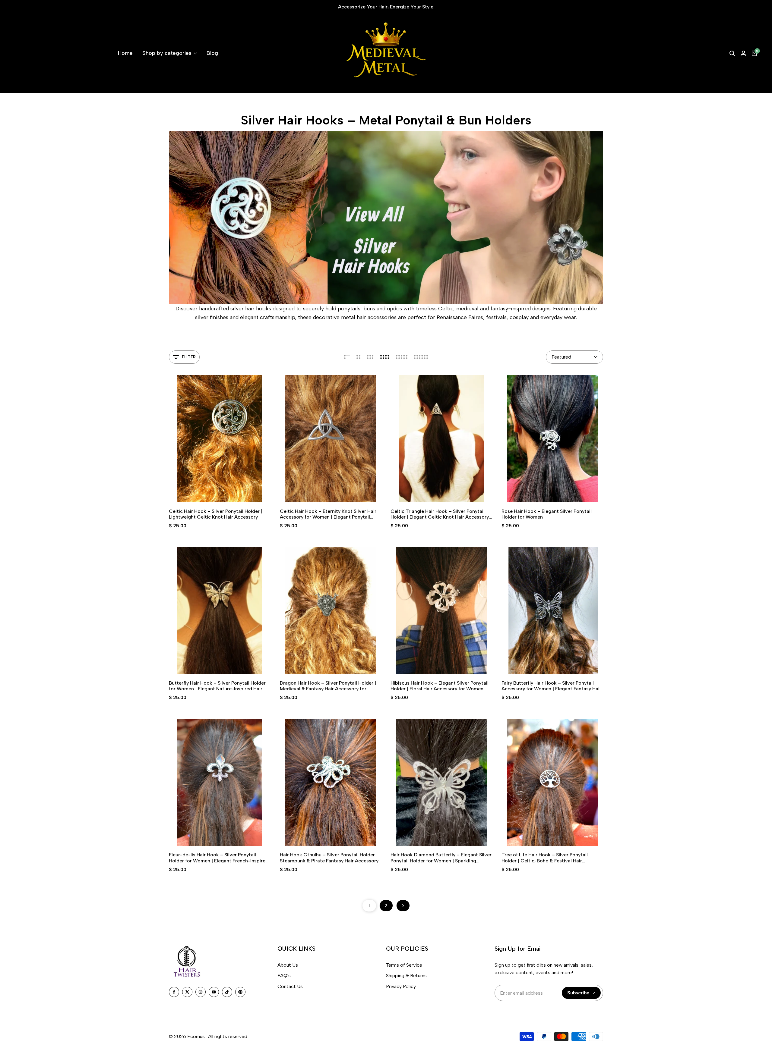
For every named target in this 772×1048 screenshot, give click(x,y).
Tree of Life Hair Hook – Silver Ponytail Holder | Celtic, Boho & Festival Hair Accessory (544, 857)
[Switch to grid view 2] (358, 357)
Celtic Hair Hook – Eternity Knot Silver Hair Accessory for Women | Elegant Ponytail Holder (328, 514)
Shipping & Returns (406, 975)
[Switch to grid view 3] (370, 357)
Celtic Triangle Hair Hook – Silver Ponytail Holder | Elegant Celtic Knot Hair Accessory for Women (440, 514)
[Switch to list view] (347, 357)
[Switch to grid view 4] (385, 357)
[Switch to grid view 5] (401, 357)
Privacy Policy (401, 986)
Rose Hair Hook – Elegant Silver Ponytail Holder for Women (546, 514)
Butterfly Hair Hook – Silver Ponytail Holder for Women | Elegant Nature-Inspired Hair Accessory (217, 686)
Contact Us (290, 986)
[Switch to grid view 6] (421, 357)
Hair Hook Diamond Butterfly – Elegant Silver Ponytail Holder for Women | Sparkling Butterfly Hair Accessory (441, 857)
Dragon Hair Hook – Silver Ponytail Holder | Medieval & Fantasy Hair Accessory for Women (328, 686)
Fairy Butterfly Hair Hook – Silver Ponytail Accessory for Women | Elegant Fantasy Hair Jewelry (551, 686)
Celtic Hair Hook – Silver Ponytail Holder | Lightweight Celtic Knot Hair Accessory (215, 514)
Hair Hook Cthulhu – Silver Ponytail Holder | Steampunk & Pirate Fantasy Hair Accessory (329, 857)
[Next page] (403, 906)
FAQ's (284, 975)
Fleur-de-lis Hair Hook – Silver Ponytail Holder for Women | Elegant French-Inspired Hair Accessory (218, 857)
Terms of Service (404, 965)
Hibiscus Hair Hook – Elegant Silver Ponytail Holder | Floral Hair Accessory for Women (440, 686)
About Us (287, 965)
